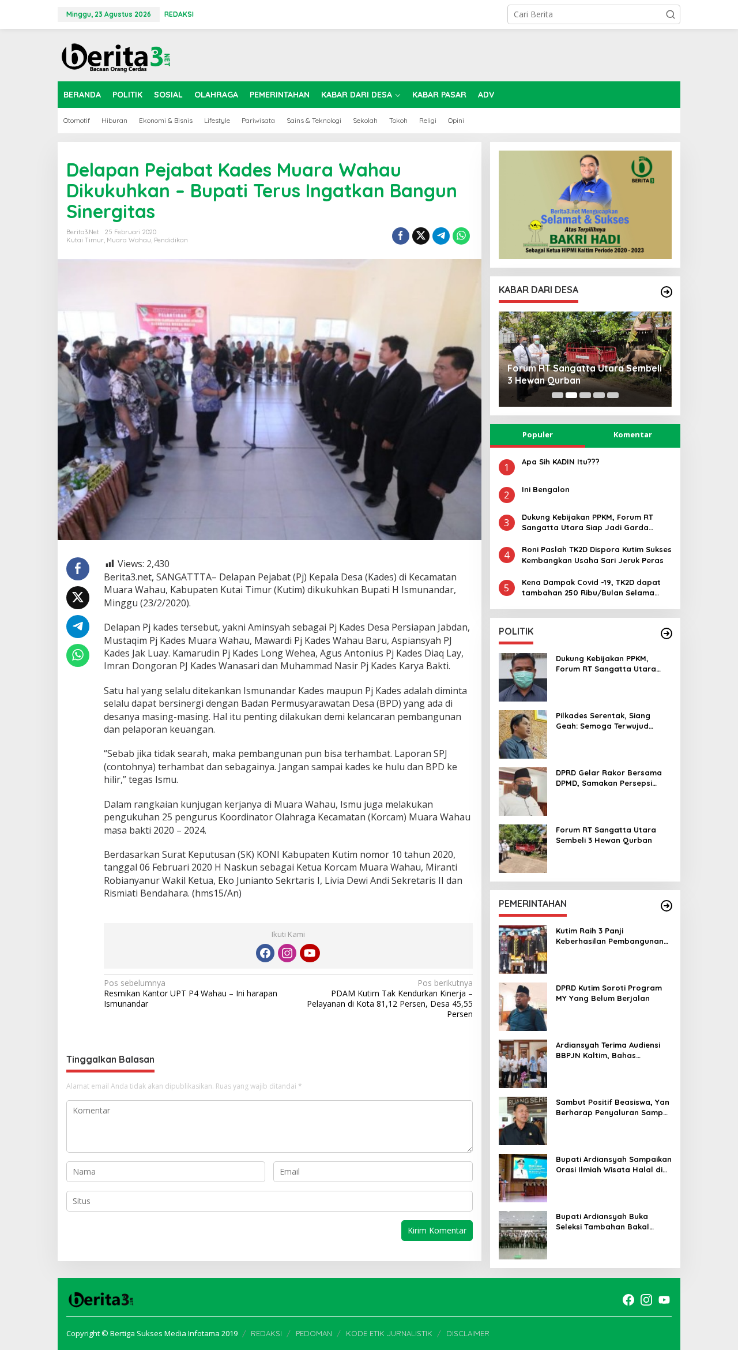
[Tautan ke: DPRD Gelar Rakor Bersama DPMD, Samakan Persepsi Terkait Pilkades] (523, 790)
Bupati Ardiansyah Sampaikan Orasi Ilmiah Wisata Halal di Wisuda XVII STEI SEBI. (614, 1164)
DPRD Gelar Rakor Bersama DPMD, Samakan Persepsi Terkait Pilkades (609, 778)
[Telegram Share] (441, 236)
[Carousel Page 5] (613, 395)
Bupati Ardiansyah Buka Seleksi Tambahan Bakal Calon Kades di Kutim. (602, 1222)
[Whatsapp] (461, 236)
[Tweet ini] (421, 236)
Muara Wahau (129, 240)
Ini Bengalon (546, 489)
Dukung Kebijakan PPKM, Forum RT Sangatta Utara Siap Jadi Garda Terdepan (587, 522)
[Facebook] (265, 953)
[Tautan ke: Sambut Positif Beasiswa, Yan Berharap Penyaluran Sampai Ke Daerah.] (523, 1120)
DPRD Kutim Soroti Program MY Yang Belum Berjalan (609, 993)
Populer (537, 434)
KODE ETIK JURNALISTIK (389, 1333)
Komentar (632, 434)
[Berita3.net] (115, 55)
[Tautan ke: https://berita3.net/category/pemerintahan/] (666, 906)
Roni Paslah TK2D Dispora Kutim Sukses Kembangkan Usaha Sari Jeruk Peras (597, 554)
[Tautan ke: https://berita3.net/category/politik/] (666, 633)
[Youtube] (309, 953)
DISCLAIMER (468, 1333)
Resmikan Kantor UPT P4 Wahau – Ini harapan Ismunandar (190, 993)
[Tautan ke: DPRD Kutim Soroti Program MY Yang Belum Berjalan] (523, 1005)
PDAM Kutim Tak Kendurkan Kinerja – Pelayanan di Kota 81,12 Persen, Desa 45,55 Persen (389, 999)
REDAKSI (266, 1333)
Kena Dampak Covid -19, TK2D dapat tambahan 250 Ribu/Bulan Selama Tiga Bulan (591, 588)
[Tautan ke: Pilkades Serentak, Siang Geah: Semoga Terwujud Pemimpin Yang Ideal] (523, 733)
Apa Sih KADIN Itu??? (561, 461)
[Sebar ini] (400, 236)
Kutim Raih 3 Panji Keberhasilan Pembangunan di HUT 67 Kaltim (610, 936)
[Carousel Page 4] (599, 395)
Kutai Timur (85, 240)
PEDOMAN (314, 1333)
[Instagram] (287, 953)
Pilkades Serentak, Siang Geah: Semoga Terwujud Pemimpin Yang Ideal (603, 721)
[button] (670, 14)
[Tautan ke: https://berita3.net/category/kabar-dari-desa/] (666, 292)
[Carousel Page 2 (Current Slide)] (571, 395)
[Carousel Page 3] (585, 395)
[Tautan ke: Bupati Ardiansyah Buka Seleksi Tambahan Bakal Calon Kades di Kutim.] (523, 1234)
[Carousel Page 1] (557, 395)
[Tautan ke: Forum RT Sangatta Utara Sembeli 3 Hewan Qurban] (523, 847)
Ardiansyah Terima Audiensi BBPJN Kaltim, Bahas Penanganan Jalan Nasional (610, 1050)
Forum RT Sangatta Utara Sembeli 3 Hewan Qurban (584, 374)
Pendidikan (171, 240)
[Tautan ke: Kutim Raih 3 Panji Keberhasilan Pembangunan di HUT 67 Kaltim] (523, 948)
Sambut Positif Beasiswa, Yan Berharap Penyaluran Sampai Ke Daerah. (613, 1107)
